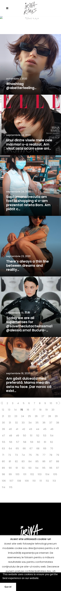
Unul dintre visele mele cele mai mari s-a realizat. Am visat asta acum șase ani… (29, 144)
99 (10, 474)
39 (3, 429)
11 (57, 403)
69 (44, 448)
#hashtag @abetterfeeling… (21, 85)
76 (37, 455)
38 (57, 422)
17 (34, 409)
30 (3, 422)
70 (51, 448)
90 (10, 468)
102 (32, 474)
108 (19, 480)
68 (37, 448)
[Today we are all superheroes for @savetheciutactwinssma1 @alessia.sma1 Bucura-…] (30, 306)
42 (23, 429)
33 (23, 422)
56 (10, 442)
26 (36, 416)
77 (43, 455)
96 (50, 468)
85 (37, 461)
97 (57, 468)
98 (3, 474)
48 (10, 435)
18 (40, 409)
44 (37, 429)
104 (47, 474)
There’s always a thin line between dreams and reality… (27, 265)
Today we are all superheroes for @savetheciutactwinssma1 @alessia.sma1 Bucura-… (29, 324)
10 (51, 403)
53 (44, 435)
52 (37, 435)
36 (43, 422)
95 (43, 468)
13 (9, 409)
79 (57, 455)
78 (50, 455)
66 (24, 448)
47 (3, 435)
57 (17, 442)
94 (36, 468)
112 (47, 480)
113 (54, 480)
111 (41, 480)
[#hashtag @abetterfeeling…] (30, 64)
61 (45, 442)
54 (51, 435)
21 (3, 416)
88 (57, 461)
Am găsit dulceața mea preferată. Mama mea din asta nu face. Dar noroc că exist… (28, 384)
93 (29, 468)
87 (50, 461)
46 (51, 429)
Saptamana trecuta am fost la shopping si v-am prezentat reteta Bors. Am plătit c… (28, 202)
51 (31, 435)
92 (23, 468)
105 (55, 474)
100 (17, 474)
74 (23, 455)
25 (29, 416)
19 (46, 409)
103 (39, 474)
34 (30, 422)
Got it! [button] (8, 587)
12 (3, 409)
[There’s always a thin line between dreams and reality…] (30, 246)
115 (10, 487)
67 (31, 448)
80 (3, 461)
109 (27, 480)
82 (16, 461)
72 (9, 455)
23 (15, 416)
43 (30, 429)
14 (15, 409)
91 (17, 468)
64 (10, 448)
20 (53, 409)
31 (10, 422)
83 (23, 461)
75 (30, 455)
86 (43, 461)
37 (50, 422)
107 (11, 480)
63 (3, 448)
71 (3, 455)
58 (24, 442)
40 (10, 429)
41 (17, 429)
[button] (40, 578)
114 (3, 487)
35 (37, 422)
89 (3, 468)
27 (42, 416)
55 (3, 442)
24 (22, 416)
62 (51, 442)
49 (17, 435)
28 (49, 416)
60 (38, 442)
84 (30, 461)
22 (9, 416)
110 (34, 480)
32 (16, 422)
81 (10, 461)
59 (31, 442)
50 (24, 435)
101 (24, 474)
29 (56, 416)
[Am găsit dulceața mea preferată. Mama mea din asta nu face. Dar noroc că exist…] (30, 367)
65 (17, 448)
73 (16, 455)
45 (44, 429)
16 (28, 409)
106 (4, 480)
